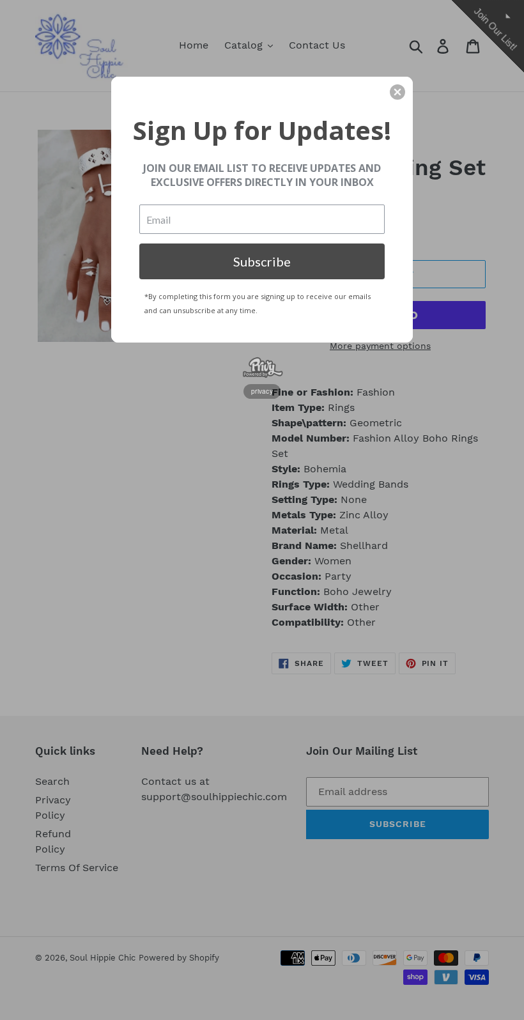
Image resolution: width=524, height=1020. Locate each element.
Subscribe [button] (262, 261)
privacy (262, 391)
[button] (397, 92)
